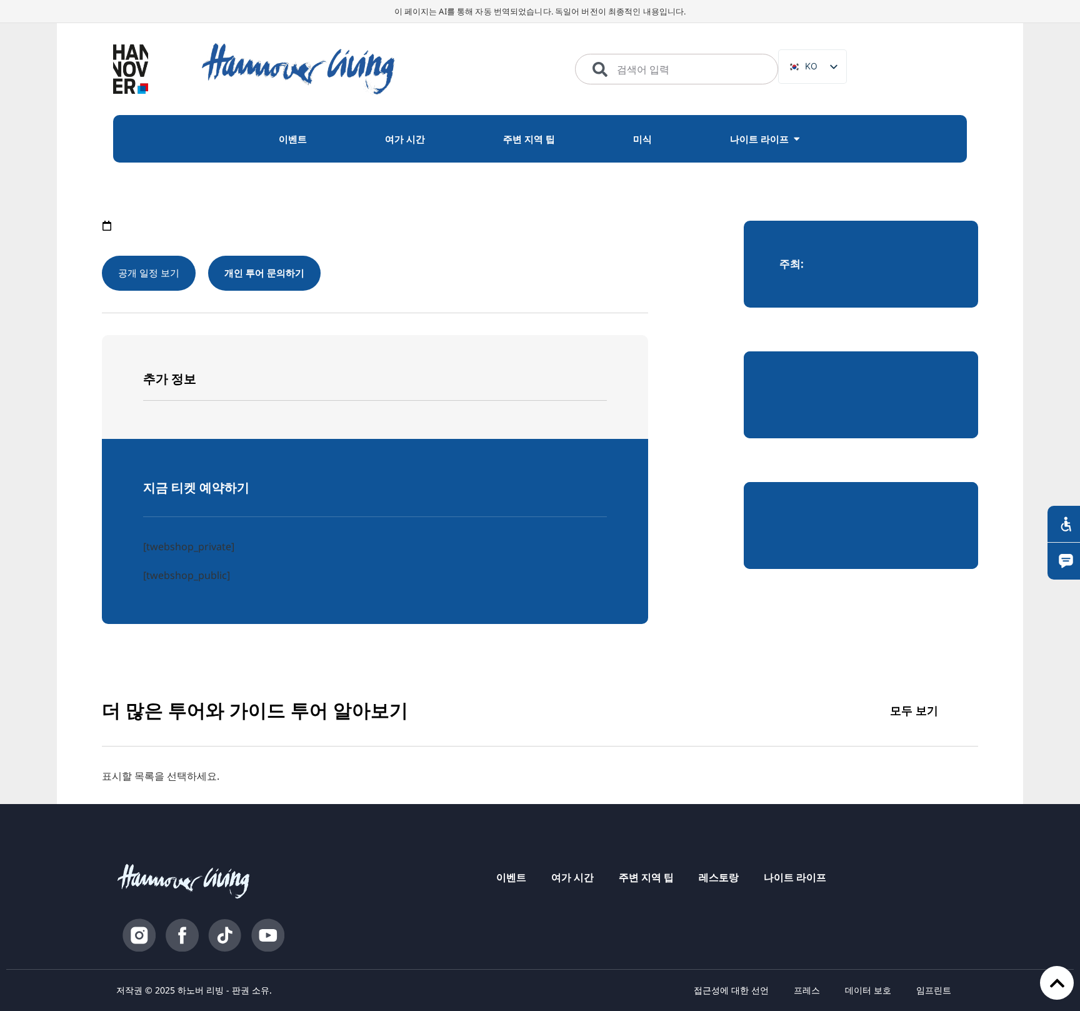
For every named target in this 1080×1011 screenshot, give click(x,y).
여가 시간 (572, 877)
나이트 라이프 (795, 877)
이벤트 (511, 877)
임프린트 (933, 990)
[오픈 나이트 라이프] (796, 139)
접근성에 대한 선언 (731, 990)
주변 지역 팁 (646, 877)
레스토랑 (719, 877)
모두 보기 (914, 710)
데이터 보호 (868, 990)
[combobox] (676, 69)
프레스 (807, 990)
